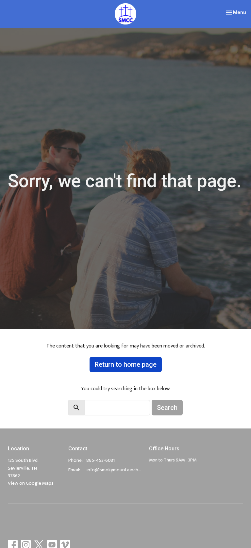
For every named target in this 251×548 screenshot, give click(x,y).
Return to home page (126, 364)
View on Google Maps (31, 483)
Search (167, 407)
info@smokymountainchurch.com (114, 470)
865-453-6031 (100, 460)
